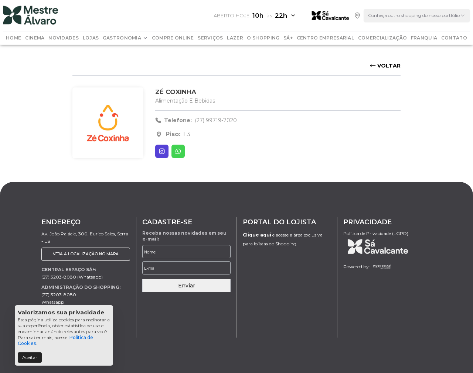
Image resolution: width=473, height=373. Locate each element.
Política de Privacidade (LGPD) (375, 233)
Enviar (186, 285)
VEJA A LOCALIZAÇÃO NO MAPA (86, 254)
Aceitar (29, 357)
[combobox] (417, 15)
